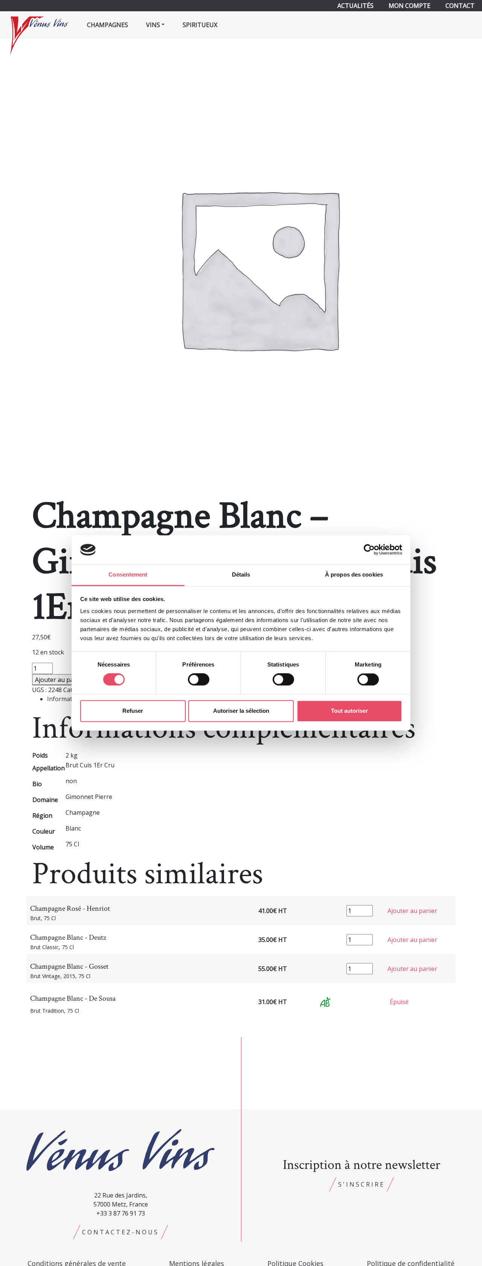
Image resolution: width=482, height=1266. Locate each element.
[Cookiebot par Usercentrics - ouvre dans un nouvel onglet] (369, 549)
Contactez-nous (120, 1232)
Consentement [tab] (127, 574)
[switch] (198, 680)
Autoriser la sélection (241, 711)
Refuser (132, 711)
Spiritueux (200, 25)
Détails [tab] (241, 574)
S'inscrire (361, 1184)
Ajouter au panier (60, 680)
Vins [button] (153, 25)
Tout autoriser (349, 711)
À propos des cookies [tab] (354, 574)
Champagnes (107, 25)
